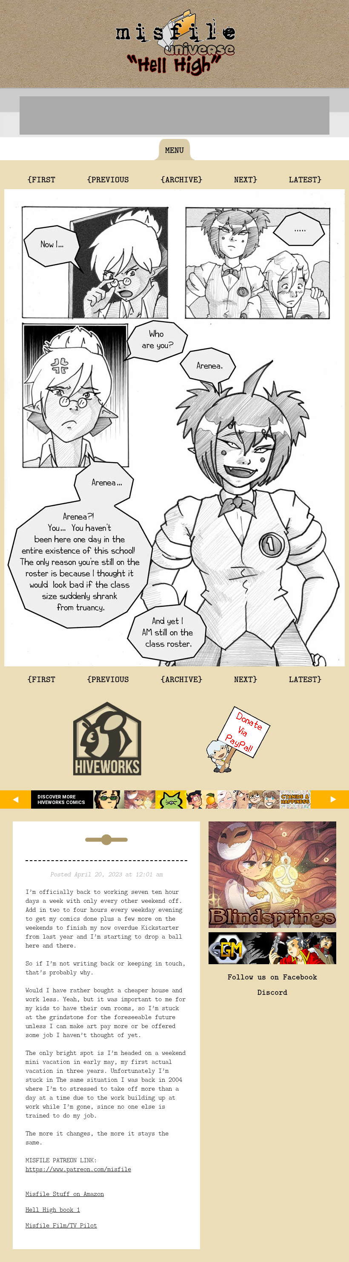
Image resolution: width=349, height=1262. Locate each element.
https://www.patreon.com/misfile (78, 1168)
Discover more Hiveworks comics (61, 799)
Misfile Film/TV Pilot (61, 1225)
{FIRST (41, 179)
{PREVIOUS (108, 179)
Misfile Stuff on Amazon (65, 1193)
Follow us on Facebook (272, 976)
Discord (272, 991)
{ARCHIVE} (181, 179)
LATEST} (305, 179)
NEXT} (245, 179)
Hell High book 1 (53, 1209)
